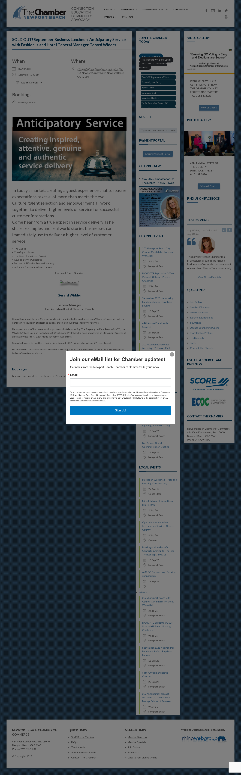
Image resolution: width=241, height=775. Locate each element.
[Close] (172, 354)
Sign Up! (120, 410)
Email (73, 374)
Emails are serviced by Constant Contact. (88, 400)
